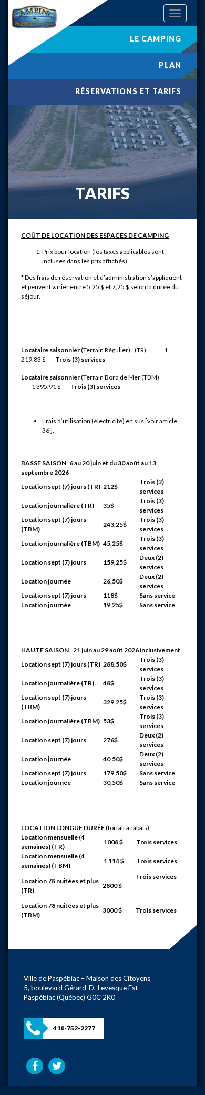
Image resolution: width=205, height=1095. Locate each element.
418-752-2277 (74, 1028)
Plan (170, 64)
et (128, 91)
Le (155, 38)
